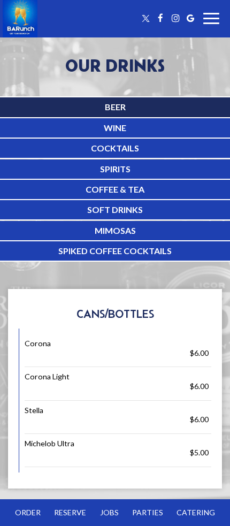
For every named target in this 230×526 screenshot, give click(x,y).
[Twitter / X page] (145, 18)
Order (28, 512)
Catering (196, 512)
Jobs (109, 512)
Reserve (70, 512)
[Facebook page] (160, 18)
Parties (147, 512)
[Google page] (190, 18)
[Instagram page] (175, 18)
